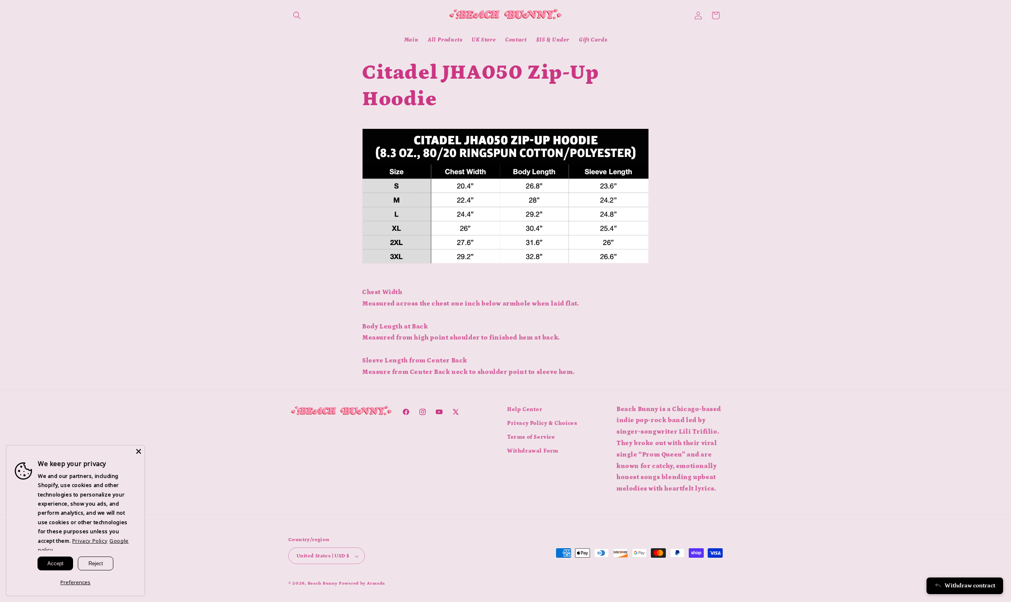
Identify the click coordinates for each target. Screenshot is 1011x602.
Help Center (525, 409)
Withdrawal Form (532, 451)
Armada (376, 583)
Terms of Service (531, 437)
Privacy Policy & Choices (542, 423)
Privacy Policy (89, 540)
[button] (297, 15)
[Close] (139, 451)
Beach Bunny (323, 583)
